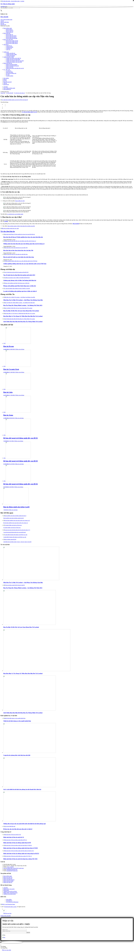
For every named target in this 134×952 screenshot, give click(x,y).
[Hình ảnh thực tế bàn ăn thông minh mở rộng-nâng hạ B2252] (18, 850)
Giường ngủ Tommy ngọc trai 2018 (14, 62)
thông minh (20, 214)
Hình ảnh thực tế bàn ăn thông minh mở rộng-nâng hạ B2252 (21, 853)
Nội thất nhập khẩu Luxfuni (10, 906)
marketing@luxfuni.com (11, 869)
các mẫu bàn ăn (10, 214)
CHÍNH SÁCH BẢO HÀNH (10, 891)
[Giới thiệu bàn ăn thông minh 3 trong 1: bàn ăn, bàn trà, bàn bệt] (9, 539)
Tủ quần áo (8, 70)
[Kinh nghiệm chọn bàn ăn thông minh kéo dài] (14, 515)
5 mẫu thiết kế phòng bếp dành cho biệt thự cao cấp (14, 537)
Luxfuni (6, 221)
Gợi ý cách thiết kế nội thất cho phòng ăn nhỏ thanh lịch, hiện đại (22, 789)
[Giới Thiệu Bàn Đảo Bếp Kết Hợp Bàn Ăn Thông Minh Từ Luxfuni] (29, 710)
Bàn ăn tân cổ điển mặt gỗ (12, 42)
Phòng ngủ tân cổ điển (8, 881)
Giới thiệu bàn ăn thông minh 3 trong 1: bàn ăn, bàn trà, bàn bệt (17, 541)
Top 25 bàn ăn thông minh (6, 19)
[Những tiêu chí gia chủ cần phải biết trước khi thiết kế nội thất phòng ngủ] (29, 820)
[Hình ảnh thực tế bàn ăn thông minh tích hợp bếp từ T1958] (17, 845)
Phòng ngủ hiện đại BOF (11, 64)
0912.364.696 (4, 17)
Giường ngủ (6, 52)
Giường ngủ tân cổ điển (11, 54)
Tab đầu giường (9, 75)
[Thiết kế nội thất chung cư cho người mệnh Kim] (14, 718)
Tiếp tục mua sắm (6, 950)
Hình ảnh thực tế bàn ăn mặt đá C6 (13, 837)
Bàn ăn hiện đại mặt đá (11, 35)
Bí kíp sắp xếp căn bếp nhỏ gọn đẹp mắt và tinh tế (17, 829)
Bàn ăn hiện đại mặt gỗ (11, 37)
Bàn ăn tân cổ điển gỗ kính (12, 40)
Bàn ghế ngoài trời (7, 82)
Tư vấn (2, 20)
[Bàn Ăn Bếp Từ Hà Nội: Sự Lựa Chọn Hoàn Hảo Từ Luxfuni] (29, 624)
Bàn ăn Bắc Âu (9, 34)
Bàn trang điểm (9, 72)
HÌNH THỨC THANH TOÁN (10, 892)
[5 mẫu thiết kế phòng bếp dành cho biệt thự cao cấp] (15, 534)
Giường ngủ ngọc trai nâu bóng (13, 59)
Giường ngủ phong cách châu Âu (13, 58)
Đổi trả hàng (6, 890)
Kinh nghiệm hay (7, 89)
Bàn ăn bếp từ (9, 29)
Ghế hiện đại (9, 45)
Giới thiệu (5, 86)
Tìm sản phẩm (4, 7)
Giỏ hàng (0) (3, 6)
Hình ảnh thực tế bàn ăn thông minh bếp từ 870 (17, 842)
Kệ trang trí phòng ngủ (11, 73)
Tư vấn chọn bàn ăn (8, 231)
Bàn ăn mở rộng (9, 30)
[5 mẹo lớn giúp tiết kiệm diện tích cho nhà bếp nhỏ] (16, 530)
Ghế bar (5, 83)
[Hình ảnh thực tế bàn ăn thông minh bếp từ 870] (15, 840)
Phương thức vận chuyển (8, 889)
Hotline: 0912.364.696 (6, 915)
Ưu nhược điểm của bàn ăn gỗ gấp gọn (12, 527)
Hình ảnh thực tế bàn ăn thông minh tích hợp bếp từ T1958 (20, 848)
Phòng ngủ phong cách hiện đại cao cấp (15, 68)
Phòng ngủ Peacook (7, 878)
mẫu (29, 112)
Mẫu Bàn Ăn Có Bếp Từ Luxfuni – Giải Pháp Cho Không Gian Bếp (23, 300)
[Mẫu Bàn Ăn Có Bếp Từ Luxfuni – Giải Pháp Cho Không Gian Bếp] (31, 579)
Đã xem (2, 23)
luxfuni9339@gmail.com (12, 870)
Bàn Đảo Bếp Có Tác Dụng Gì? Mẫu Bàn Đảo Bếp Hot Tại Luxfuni (23, 316)
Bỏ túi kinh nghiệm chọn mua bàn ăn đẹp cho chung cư (15, 522)
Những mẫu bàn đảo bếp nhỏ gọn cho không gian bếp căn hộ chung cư (23, 243)
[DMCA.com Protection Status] (8, 904)
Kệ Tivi (7, 74)
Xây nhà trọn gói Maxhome (12, 902)
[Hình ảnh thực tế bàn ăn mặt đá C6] (12, 834)
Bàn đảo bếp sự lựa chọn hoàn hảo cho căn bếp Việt (18, 250)
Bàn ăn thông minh (8, 4)
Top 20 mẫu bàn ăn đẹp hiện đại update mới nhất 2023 (19, 275)
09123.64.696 (76, 223)
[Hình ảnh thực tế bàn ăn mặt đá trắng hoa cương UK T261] (17, 856)
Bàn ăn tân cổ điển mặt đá (12, 43)
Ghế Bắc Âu (9, 48)
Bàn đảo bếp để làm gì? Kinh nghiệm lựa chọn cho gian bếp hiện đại (23, 237)
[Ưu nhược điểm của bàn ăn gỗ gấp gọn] (12, 525)
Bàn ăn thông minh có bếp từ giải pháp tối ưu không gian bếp (21, 226)
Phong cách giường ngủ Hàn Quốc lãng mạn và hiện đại (19, 286)
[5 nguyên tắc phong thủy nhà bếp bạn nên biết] (29, 752)
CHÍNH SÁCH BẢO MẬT (9, 894)
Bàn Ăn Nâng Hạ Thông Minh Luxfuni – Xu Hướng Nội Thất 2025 (22, 305)
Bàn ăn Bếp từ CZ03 (20, 200)
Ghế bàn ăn (5, 44)
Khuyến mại (3, 24)
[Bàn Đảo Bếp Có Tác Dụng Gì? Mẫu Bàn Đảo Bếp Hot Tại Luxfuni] (36, 670)
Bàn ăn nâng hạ (9, 32)
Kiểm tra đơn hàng (5, 22)
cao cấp (16, 214)
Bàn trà (5, 79)
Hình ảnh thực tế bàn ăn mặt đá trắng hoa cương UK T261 (20, 859)
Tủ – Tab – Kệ (6, 69)
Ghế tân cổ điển (9, 47)
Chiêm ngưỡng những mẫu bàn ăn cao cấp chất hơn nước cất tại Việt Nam (24, 263)
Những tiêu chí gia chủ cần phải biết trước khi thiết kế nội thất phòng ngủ (24, 823)
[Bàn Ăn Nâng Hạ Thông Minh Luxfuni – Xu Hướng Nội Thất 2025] (14, 585)
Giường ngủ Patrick (10, 55)
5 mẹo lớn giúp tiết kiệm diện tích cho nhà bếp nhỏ (14, 532)
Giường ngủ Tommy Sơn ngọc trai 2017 (15, 60)
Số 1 (2, 4)
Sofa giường (6, 78)
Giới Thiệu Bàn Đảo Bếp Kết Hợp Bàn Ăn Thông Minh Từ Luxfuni (22, 321)
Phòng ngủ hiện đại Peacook (12, 65)
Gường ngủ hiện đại (10, 53)
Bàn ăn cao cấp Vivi (7, 877)
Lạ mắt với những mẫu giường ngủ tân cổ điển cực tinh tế (20, 291)
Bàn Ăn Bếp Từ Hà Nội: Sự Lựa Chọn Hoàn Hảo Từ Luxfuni (21, 310)
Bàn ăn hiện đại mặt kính (11, 38)
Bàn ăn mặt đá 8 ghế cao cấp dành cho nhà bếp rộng (18, 257)
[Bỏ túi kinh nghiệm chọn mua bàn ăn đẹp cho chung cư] (16, 520)
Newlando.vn (9, 900)
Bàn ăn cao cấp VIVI (8, 39)
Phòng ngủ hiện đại (7, 63)
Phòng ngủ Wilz (9, 67)
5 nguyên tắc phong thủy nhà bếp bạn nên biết (16, 755)
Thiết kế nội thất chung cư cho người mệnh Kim (17, 721)
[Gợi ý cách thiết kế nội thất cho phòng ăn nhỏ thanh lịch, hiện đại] (29, 786)
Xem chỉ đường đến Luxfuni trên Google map (13, 868)
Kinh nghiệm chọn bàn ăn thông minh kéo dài (13, 518)
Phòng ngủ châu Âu (7, 882)
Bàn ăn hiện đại (6, 33)
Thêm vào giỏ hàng (20, 349)
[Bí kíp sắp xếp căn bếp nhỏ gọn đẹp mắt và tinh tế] (9, 826)
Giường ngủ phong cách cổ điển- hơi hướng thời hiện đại (19, 280)
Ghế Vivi (8, 49)
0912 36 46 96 (10, 867)
